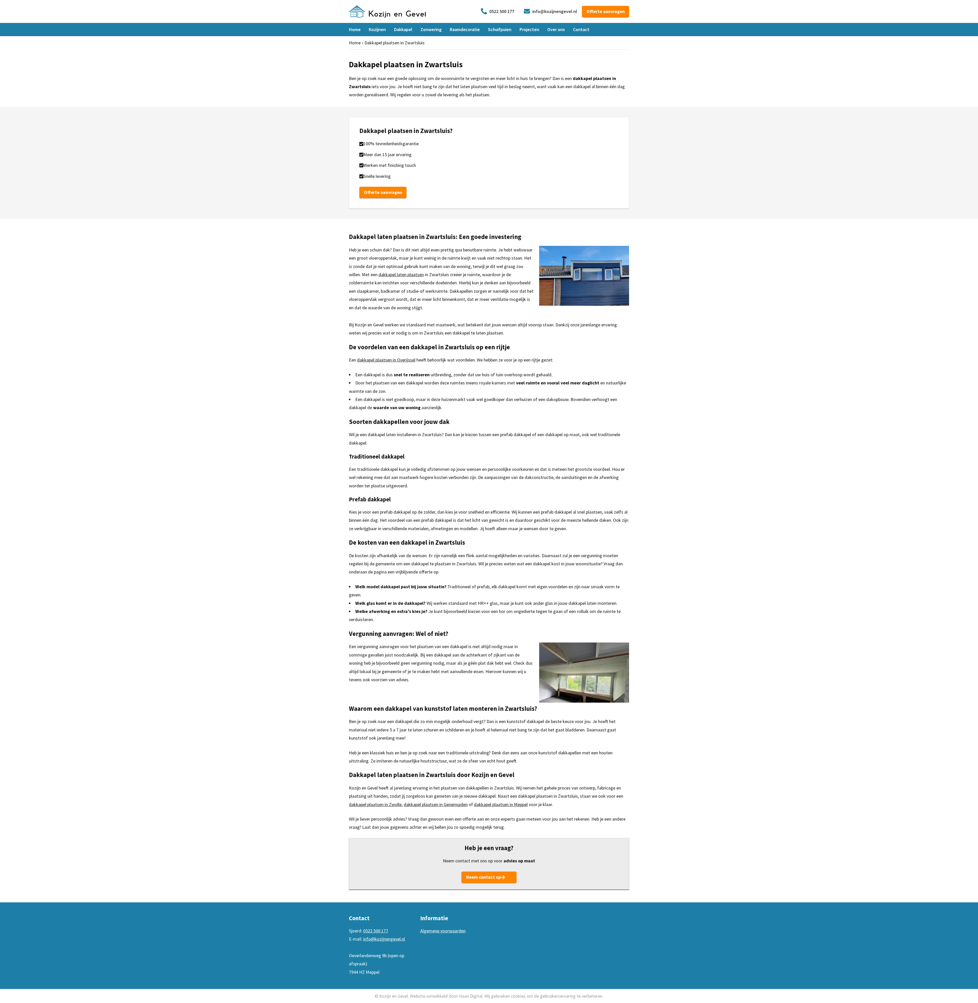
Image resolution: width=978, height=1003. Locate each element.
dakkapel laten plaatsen (401, 274)
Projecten (529, 29)
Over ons (556, 29)
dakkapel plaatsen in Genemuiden (436, 804)
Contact (581, 29)
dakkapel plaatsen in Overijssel (386, 360)
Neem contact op (483, 877)
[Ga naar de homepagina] (387, 11)
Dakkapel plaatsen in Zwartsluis (394, 43)
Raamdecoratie (465, 29)
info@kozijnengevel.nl (554, 11)
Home (355, 29)
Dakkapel (403, 29)
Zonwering (431, 29)
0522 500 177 (501, 11)
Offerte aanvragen (606, 11)
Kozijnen (377, 29)
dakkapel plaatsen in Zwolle (375, 804)
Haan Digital (470, 996)
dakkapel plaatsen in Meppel (501, 804)
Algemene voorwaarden (443, 931)
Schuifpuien (499, 29)
